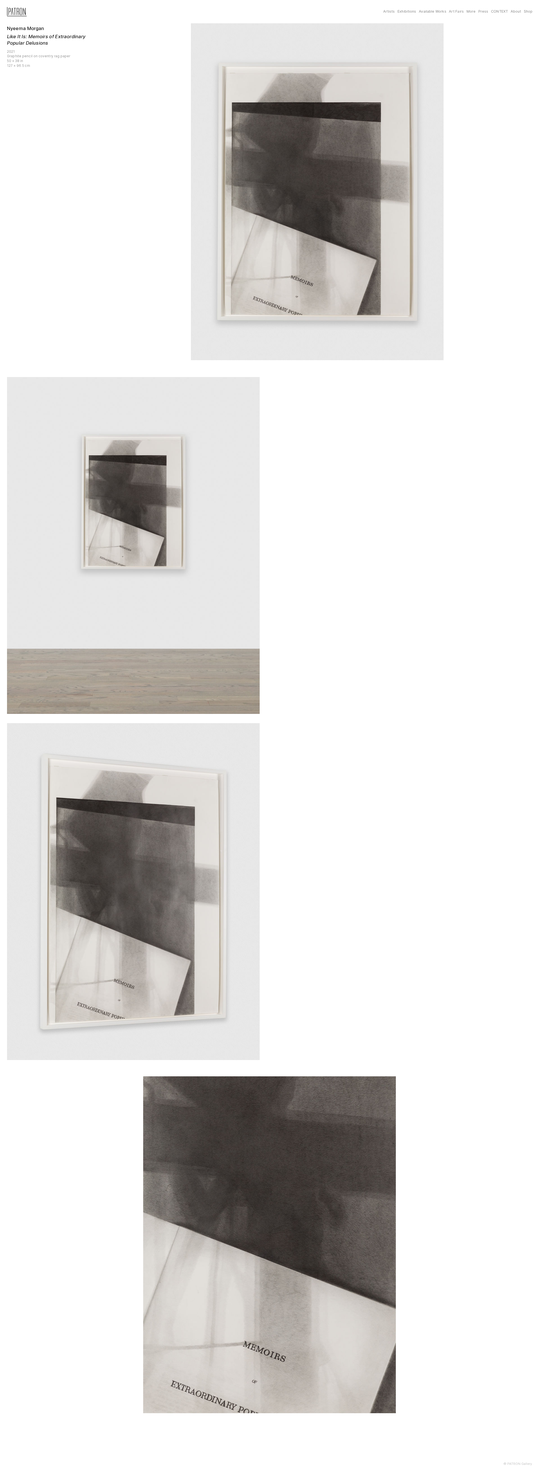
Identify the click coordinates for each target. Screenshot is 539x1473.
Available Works (432, 11)
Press (483, 11)
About (516, 11)
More (471, 11)
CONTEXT (499, 11)
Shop (528, 11)
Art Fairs (456, 11)
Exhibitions (407, 11)
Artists (389, 11)
